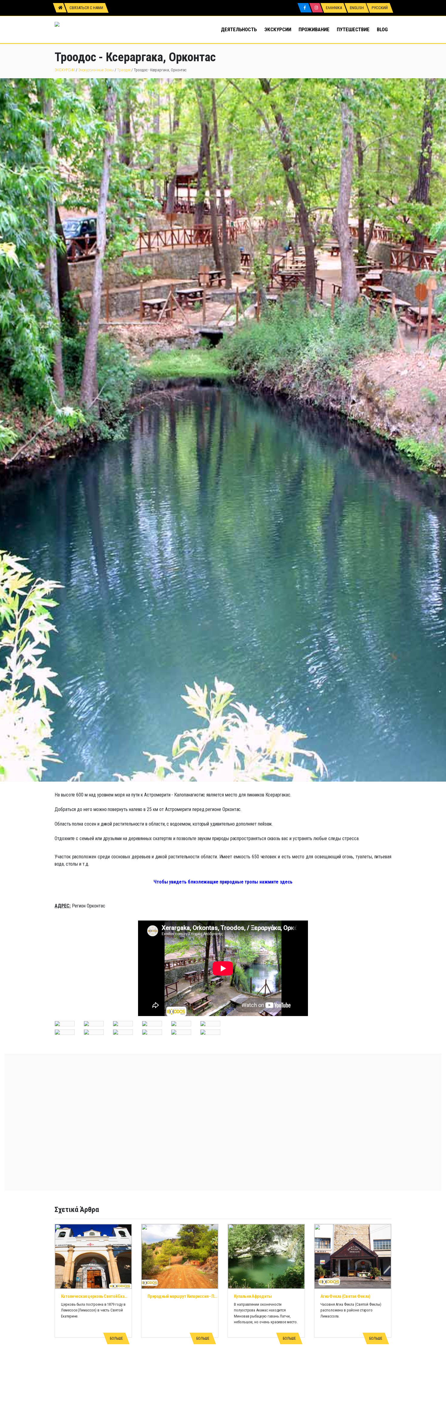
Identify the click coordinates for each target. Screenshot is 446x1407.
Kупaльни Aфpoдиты (253, 1296)
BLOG (382, 29)
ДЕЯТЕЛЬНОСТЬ (239, 29)
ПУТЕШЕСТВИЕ (353, 29)
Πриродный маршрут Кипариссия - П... (182, 1296)
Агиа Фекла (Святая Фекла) (345, 1296)
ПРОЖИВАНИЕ (314, 29)
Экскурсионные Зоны (96, 70)
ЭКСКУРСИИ (277, 29)
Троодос (124, 70)
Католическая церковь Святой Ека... (94, 1296)
